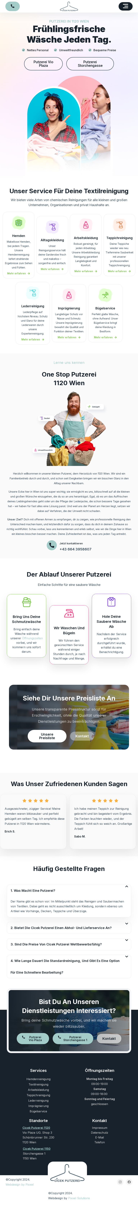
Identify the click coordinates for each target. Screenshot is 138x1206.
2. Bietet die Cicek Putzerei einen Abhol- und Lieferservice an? (61, 928)
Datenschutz (99, 1132)
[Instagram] (120, 1182)
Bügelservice (38, 1111)
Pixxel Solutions (79, 1198)
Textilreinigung (38, 1084)
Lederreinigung (38, 1100)
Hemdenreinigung (38, 1079)
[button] (126, 6)
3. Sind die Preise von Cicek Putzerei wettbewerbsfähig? (56, 944)
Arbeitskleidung (38, 1090)
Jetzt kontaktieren (71, 543)
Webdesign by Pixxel (20, 1184)
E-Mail (99, 1137)
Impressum (99, 1128)
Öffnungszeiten (32, 638)
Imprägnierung (38, 1106)
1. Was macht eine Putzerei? (33, 890)
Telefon (99, 1142)
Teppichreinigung (38, 1095)
